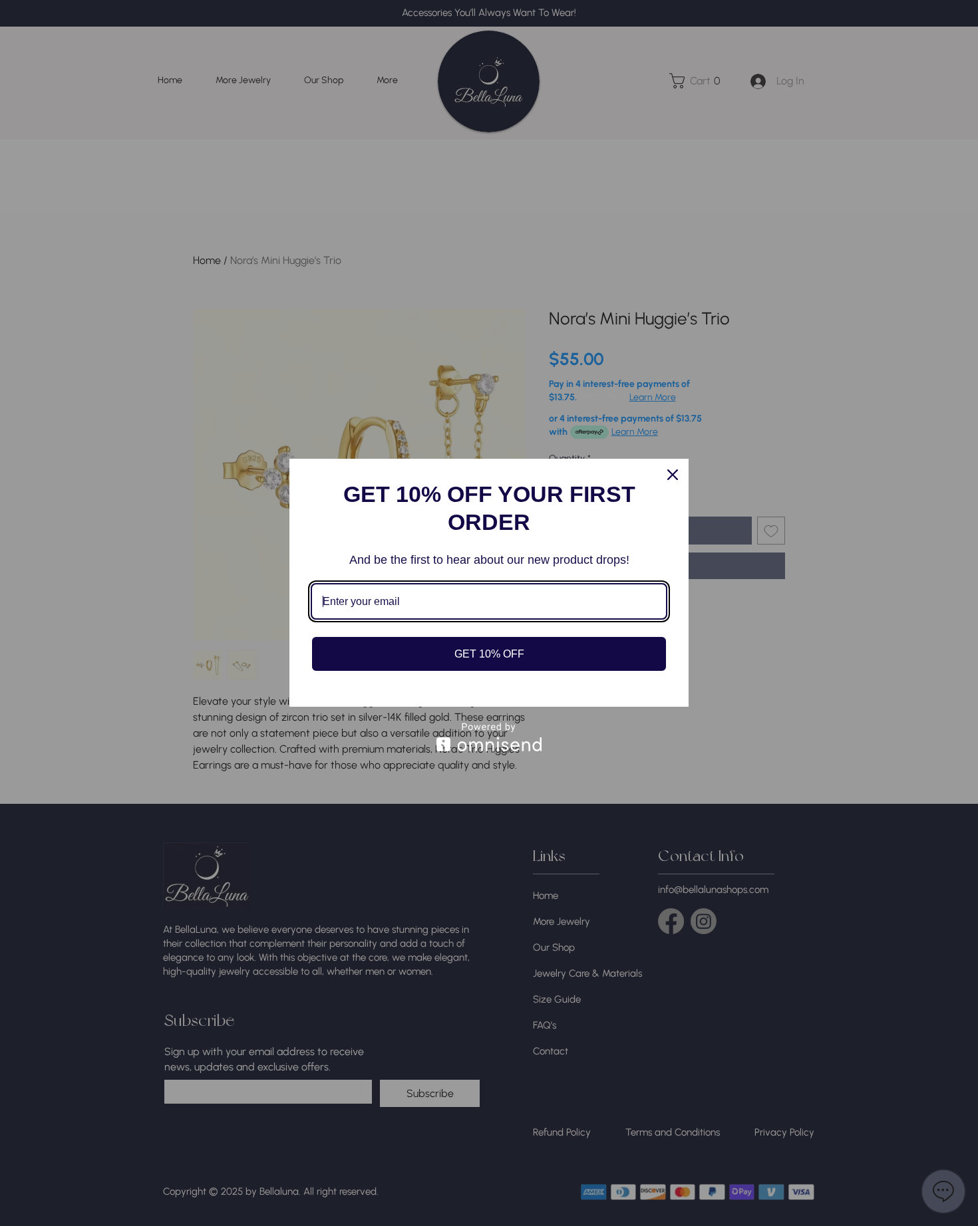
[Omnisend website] (489, 737)
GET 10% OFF (489, 654)
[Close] (673, 475)
